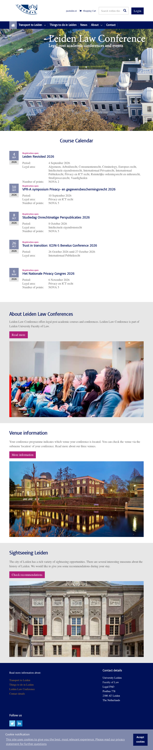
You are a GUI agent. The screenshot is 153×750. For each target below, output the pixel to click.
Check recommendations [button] (27, 575)
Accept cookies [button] (140, 739)
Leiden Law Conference (22, 689)
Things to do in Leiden (21, 684)
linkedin (19, 723)
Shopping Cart (89, 11)
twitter (12, 723)
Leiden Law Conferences (23, 11)
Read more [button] (18, 335)
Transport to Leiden (19, 680)
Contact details (17, 693)
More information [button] (22, 455)
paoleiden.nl (71, 10)
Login (137, 11)
